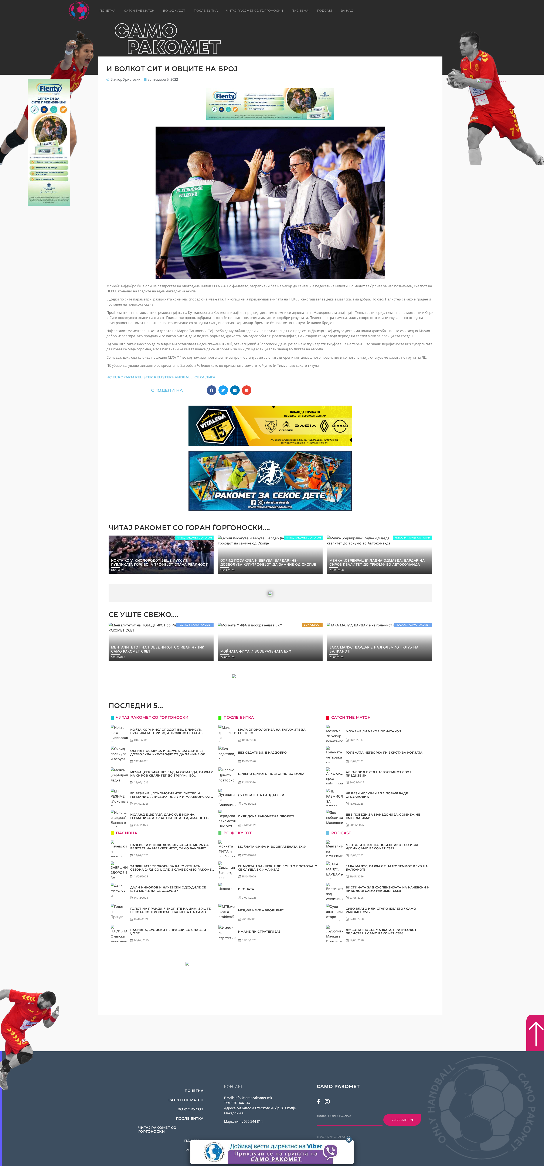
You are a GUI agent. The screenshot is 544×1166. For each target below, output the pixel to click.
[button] (211, 390)
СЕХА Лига (204, 377)
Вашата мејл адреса (334, 1115)
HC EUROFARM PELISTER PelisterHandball (149, 377)
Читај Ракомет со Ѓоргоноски (254, 11)
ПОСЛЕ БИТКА (206, 11)
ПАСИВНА (300, 11)
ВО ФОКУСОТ (174, 11)
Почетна (107, 11)
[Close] (349, 1140)
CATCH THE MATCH (139, 11)
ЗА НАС (347, 11)
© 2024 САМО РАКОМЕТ (333, 1136)
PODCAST (325, 11)
